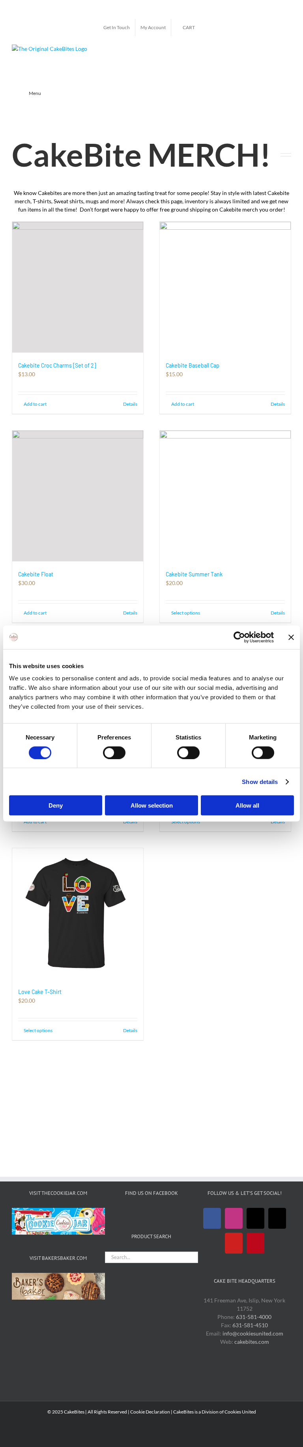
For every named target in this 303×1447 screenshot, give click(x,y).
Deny (56, 805)
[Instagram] (234, 1218)
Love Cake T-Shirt (40, 991)
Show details (260, 781)
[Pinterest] (255, 1243)
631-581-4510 (250, 1325)
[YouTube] (234, 1243)
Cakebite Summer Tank (194, 574)
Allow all (247, 805)
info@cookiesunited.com (253, 1333)
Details (130, 404)
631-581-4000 (253, 1316)
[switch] (114, 752)
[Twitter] (255, 1218)
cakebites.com (251, 1341)
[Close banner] (291, 637)
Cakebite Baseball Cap (192, 365)
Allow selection (152, 805)
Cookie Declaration (150, 1412)
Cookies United (240, 1412)
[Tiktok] (277, 1218)
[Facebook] (212, 1218)
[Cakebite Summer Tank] (225, 496)
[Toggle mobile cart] (288, 49)
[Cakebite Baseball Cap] (225, 287)
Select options (185, 613)
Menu (35, 93)
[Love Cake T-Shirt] (77, 913)
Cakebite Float (35, 574)
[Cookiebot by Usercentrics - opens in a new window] (239, 637)
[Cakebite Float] (77, 496)
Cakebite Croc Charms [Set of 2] (57, 365)
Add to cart (35, 404)
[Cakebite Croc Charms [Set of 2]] (77, 287)
